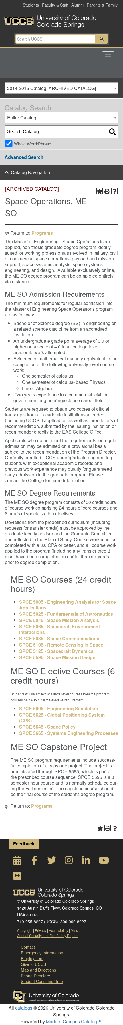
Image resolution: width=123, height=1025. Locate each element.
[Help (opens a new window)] (114, 191)
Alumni (77, 5)
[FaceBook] (34, 862)
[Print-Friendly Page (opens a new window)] (107, 191)
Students (31, 5)
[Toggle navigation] (108, 56)
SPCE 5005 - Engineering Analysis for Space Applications (67, 605)
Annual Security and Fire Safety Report (47, 935)
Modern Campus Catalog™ (74, 1021)
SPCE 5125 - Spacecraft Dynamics (56, 651)
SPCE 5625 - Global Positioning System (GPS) (62, 717)
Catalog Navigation (30, 172)
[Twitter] (51, 862)
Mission (77, 930)
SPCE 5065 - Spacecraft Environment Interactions (59, 629)
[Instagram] (68, 862)
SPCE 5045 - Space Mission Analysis (59, 620)
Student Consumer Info (42, 981)
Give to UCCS (33, 964)
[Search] (112, 131)
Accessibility (58, 930)
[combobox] (61, 88)
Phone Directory (35, 975)
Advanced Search (24, 157)
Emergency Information (42, 953)
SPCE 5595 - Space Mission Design (57, 657)
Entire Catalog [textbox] (21, 117)
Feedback (24, 843)
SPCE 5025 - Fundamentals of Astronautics (66, 614)
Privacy (40, 930)
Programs (42, 233)
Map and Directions (38, 970)
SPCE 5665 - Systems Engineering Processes (68, 733)
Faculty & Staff (55, 5)
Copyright (24, 930)
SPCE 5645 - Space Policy (47, 726)
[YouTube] (103, 862)
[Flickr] (17, 877)
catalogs (23, 1007)
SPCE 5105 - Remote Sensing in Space (61, 644)
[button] (101, 39)
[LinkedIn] (85, 862)
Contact (28, 947)
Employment (32, 958)
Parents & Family (102, 5)
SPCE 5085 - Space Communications (59, 638)
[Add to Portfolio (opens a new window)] (99, 191)
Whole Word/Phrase (32, 144)
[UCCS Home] (61, 20)
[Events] (17, 862)
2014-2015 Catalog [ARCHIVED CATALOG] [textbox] (51, 88)
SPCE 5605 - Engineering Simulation (58, 708)
